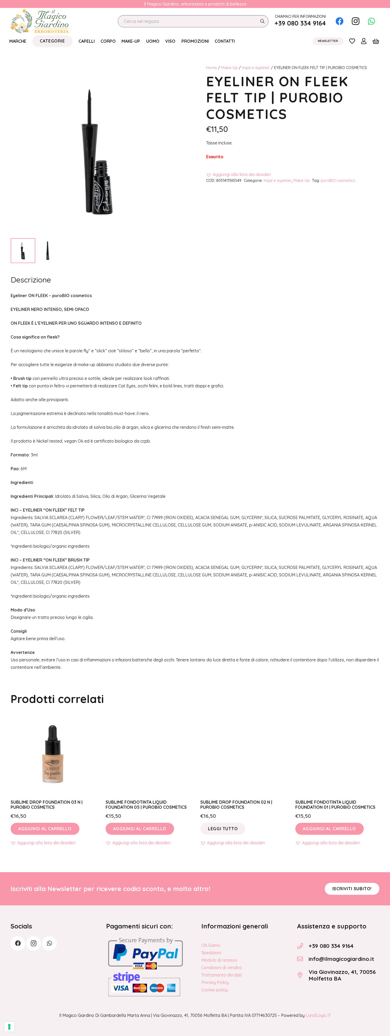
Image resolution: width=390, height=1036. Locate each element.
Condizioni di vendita (221, 967)
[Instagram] (355, 21)
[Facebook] (340, 21)
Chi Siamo (210, 945)
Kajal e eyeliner (256, 67)
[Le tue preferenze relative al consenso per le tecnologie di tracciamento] (9, 1027)
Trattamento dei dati (221, 975)
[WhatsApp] (371, 21)
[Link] (352, 41)
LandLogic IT (318, 1015)
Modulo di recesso (219, 960)
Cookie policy (214, 989)
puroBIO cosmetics (338, 180)
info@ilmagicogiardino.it (341, 958)
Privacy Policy (215, 982)
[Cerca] (262, 21)
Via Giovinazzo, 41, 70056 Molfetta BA (342, 975)
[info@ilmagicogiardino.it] (303, 959)
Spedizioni (211, 952)
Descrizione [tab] (31, 279)
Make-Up (229, 67)
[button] (238, 174)
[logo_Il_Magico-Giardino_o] (39, 21)
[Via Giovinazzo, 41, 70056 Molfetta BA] (303, 975)
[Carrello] (375, 41)
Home (211, 67)
